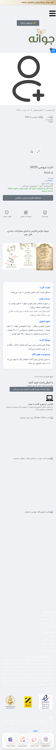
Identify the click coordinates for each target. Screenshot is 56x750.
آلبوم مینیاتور (37, 110)
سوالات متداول (50, 640)
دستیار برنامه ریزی (49, 643)
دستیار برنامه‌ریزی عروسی (47, 623)
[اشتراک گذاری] (31, 151)
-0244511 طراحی (37, 731)
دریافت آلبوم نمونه (49, 647)
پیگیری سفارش (50, 626)
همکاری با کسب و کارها (47, 651)
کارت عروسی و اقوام (48, 615)
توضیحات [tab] (45, 216)
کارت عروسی (50, 110)
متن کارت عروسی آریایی (47, 619)
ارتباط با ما (51, 636)
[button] (28, 23)
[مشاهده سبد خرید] (53, 51)
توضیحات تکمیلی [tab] (25, 216)
